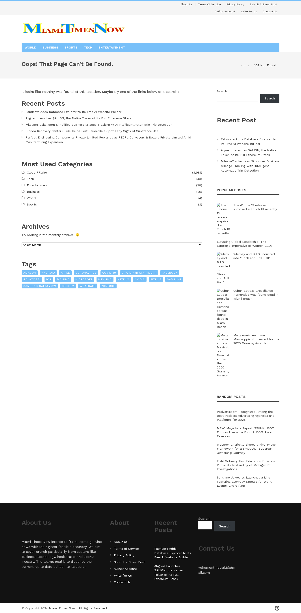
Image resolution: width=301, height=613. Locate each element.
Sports (71, 47)
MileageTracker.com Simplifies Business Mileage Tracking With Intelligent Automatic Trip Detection (99, 124)
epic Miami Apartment (139, 272)
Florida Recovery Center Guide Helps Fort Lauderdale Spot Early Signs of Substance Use (92, 131)
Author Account (225, 11)
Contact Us (270, 11)
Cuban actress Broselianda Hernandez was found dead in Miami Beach (255, 294)
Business (50, 47)
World (30, 47)
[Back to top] (277, 608)
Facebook (170, 272)
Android (48, 272)
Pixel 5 (155, 279)
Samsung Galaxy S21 (39, 286)
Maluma (63, 279)
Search (222, 91)
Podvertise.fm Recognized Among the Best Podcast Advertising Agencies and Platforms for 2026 (246, 415)
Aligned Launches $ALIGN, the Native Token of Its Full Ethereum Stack (78, 118)
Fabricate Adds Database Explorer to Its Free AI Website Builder (73, 112)
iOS (48, 279)
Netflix (123, 279)
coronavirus (86, 272)
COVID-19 (109, 272)
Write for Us (249, 11)
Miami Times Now (63, 608)
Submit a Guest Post (263, 4)
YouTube (108, 286)
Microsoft (84, 279)
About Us (186, 4)
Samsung (174, 279)
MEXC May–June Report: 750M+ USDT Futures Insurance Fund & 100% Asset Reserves (245, 432)
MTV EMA (105, 279)
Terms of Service (209, 4)
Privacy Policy (235, 4)
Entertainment (111, 47)
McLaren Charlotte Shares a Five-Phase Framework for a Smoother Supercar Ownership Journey (246, 448)
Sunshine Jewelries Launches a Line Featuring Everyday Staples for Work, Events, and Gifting (244, 481)
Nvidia (140, 279)
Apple (65, 272)
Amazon (29, 272)
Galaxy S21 (32, 279)
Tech (88, 47)
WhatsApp (88, 286)
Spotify (68, 286)
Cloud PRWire (37, 172)
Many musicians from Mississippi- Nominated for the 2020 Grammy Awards (256, 339)
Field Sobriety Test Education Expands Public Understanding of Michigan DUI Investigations (246, 465)
